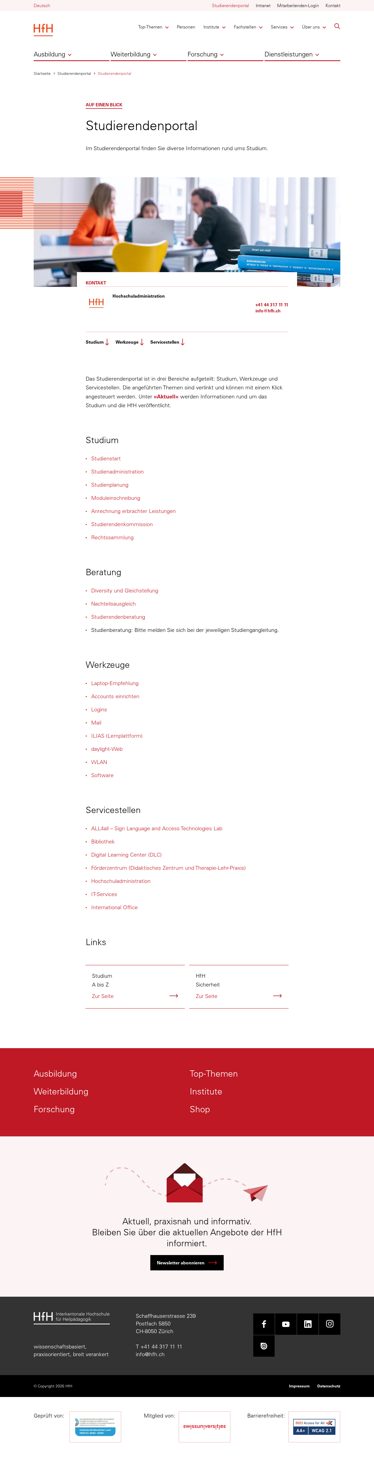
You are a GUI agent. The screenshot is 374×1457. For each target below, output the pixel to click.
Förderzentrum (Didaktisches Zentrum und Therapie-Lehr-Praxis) (168, 867)
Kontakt (333, 5)
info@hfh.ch (268, 310)
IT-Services (104, 894)
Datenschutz (328, 1385)
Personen (186, 27)
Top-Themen (150, 27)
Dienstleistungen (288, 54)
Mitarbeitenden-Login (298, 5)
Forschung (202, 54)
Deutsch (42, 5)
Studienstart (106, 458)
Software (102, 775)
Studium (95, 342)
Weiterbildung (130, 54)
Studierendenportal (230, 5)
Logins (99, 709)
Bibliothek (103, 841)
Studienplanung (109, 484)
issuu (264, 1346)
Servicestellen (164, 342)
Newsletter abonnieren (181, 1262)
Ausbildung (49, 54)
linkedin (307, 1324)
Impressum (299, 1385)
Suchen (337, 26)
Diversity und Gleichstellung (124, 590)
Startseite (42, 73)
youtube (286, 1324)
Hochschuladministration (121, 880)
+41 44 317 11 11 (271, 304)
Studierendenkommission (122, 524)
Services (280, 27)
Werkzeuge (127, 342)
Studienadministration (117, 471)
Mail (96, 722)
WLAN (99, 762)
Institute (212, 27)
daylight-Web (107, 748)
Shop (200, 1109)
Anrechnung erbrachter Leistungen (133, 510)
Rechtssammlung (112, 537)
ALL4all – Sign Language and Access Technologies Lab (156, 828)
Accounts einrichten (115, 696)
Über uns (311, 27)
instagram (329, 1324)
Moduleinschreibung (115, 497)
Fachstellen (245, 27)
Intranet (263, 5)
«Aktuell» (166, 396)
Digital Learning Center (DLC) (126, 854)
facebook (264, 1324)
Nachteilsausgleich (113, 603)
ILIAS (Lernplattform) (117, 735)
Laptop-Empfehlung (115, 683)
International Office (114, 907)
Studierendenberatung (118, 616)
